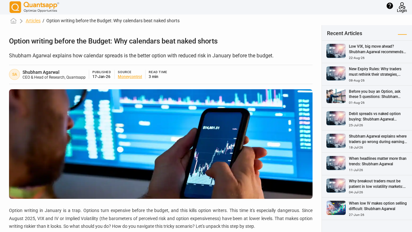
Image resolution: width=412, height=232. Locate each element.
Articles (33, 20)
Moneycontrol (130, 76)
